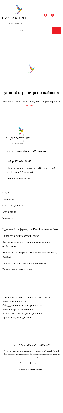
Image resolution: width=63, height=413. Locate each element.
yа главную (31, 105)
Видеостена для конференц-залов (20, 235)
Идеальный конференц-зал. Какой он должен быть (30, 229)
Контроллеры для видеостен (18, 309)
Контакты (7, 218)
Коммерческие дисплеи (15, 301)
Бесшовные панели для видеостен (21, 313)
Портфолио (8, 199)
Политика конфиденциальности (31, 363)
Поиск (56, 30)
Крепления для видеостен (16, 317)
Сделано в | (31, 370)
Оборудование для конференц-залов (22, 305)
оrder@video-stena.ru (19, 178)
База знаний (9, 212)
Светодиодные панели (38, 297)
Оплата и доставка (12, 205)
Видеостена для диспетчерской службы (24, 263)
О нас (5, 192)
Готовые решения (12, 297)
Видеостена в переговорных (18, 269)
